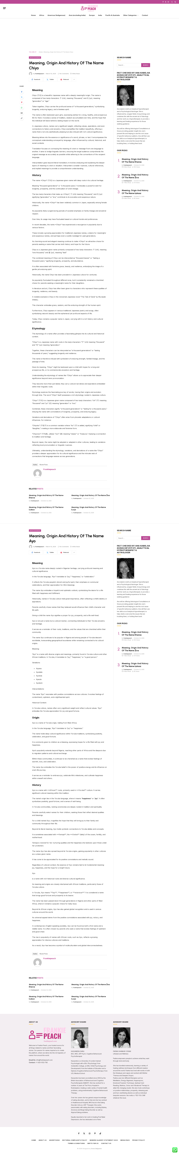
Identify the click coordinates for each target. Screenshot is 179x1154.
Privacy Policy (138, 1140)
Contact (145, 15)
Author (35, 464)
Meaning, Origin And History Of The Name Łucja (88, 508)
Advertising (54, 1140)
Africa (41, 15)
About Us (43, 1140)
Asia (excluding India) (77, 15)
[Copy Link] (22, 118)
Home (33, 15)
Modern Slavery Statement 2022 (104, 1140)
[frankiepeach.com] (89, 8)
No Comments (64, 73)
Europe (92, 15)
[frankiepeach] (37, 477)
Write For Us (93, 1143)
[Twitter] (22, 97)
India (100, 15)
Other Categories (130, 15)
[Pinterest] (22, 102)
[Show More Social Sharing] (74, 79)
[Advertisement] (89, 34)
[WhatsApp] (22, 108)
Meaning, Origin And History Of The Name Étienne (46, 496)
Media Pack (125, 1140)
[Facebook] (22, 92)
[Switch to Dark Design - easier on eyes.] (172, 2)
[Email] (22, 113)
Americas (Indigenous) (56, 15)
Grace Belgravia (96, 1148)
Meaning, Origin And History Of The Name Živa (90, 495)
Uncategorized (35, 57)
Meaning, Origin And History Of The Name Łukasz (46, 508)
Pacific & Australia (112, 15)
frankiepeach (39, 73)
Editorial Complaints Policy (74, 1140)
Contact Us (106, 1143)
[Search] (175, 2)
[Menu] (4, 8)
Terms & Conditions (76, 1143)
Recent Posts (44, 464)
